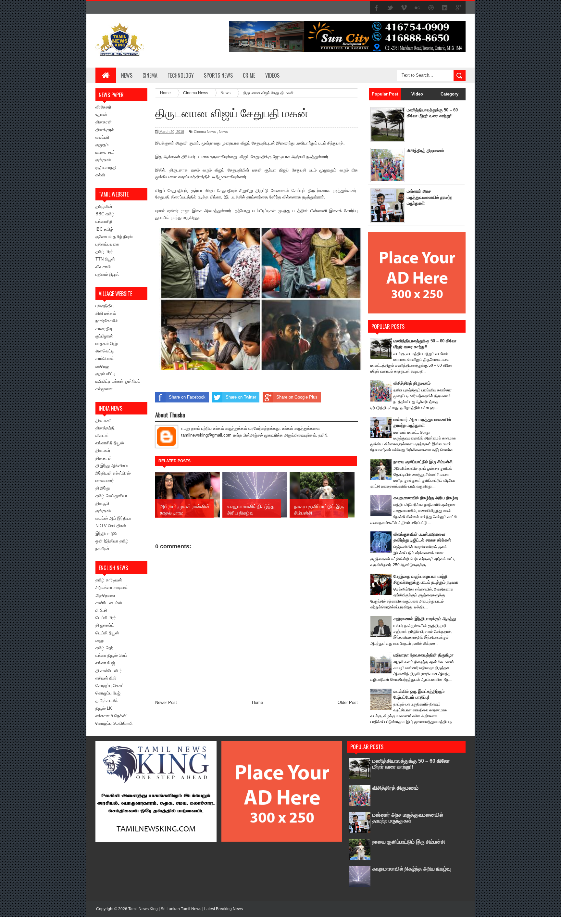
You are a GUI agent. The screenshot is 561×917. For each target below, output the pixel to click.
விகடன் (102, 435)
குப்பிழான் (104, 336)
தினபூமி (102, 503)
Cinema (150, 75)
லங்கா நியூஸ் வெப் (111, 655)
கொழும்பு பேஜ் (107, 693)
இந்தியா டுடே (107, 533)
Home (257, 702)
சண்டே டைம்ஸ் (108, 602)
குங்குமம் (103, 159)
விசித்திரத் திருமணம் (425, 150)
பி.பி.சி (101, 610)
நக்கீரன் (102, 548)
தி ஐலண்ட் (104, 625)
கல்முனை (104, 388)
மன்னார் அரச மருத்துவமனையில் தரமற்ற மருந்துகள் (429, 197)
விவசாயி (103, 266)
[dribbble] (431, 7)
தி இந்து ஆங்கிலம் (111, 465)
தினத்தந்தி (105, 428)
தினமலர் (102, 450)
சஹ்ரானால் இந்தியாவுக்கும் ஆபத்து (424, 618)
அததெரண (105, 595)
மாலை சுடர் (105, 152)
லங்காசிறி (103, 221)
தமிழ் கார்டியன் (108, 580)
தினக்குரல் (104, 129)
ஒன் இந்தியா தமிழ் (112, 541)
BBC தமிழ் (105, 213)
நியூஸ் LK (103, 708)
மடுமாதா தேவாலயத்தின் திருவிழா (423, 655)
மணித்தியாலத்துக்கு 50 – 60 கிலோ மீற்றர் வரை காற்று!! (411, 764)
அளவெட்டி (104, 351)
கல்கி (100, 174)
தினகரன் (103, 122)
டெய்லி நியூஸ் (107, 632)
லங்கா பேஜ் (105, 662)
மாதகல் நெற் (106, 343)
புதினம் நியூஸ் (107, 274)
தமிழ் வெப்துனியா (111, 495)
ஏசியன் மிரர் (106, 678)
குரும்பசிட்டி (105, 373)
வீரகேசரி (103, 107)
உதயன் (101, 114)
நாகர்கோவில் (106, 320)
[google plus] (458, 7)
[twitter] (390, 7)
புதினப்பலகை (107, 244)
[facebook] (376, 7)
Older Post (348, 702)
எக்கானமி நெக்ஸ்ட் (112, 715)
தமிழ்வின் (103, 206)
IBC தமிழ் (104, 229)
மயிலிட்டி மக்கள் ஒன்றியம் (117, 381)
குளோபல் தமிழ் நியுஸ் (113, 236)
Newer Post (166, 702)
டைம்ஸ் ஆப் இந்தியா (113, 518)
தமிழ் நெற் (104, 647)
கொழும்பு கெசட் (109, 685)
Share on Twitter (241, 397)
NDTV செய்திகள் (110, 525)
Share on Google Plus (297, 397)
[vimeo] (403, 7)
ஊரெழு (102, 366)
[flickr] (417, 7)
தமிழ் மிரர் (104, 251)
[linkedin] (444, 7)
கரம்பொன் (104, 358)
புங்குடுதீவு (104, 305)
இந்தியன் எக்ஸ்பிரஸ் (113, 473)
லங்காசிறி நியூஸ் (109, 442)
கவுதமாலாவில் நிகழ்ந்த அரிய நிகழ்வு (425, 497)
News (126, 75)
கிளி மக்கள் (105, 313)
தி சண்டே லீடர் (108, 670)
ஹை (99, 640)
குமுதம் (101, 144)
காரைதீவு (103, 328)
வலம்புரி (102, 137)
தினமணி (103, 420)
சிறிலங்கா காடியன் (111, 587)
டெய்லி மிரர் (105, 617)
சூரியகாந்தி (105, 167)
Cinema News (205, 132)
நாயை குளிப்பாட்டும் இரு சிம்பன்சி (423, 461)
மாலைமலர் (104, 480)
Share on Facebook (187, 397)
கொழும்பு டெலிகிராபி (113, 723)
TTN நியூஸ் (105, 259)
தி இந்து (102, 488)
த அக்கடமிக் (106, 700)
